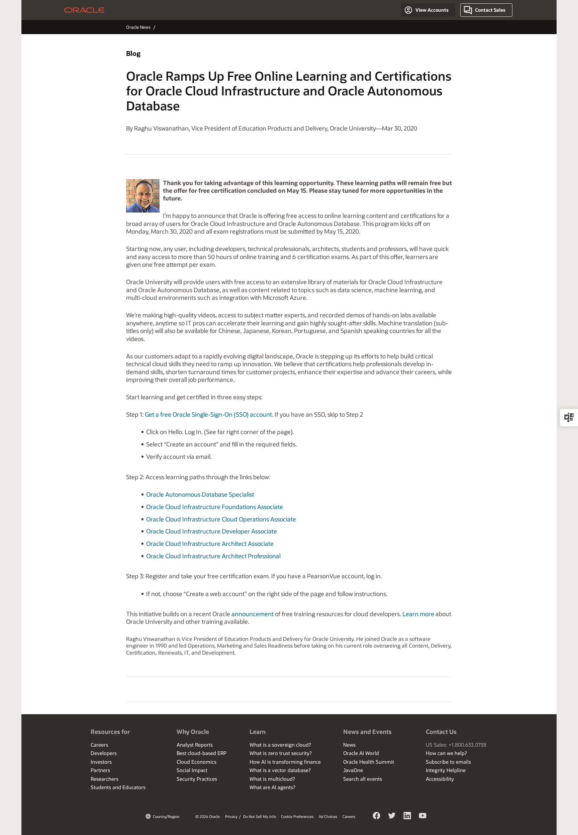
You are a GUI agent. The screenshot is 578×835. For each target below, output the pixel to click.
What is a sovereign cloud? (280, 744)
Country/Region (166, 816)
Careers (99, 744)
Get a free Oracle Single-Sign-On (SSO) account (208, 414)
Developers (104, 753)
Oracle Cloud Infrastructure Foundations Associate (214, 507)
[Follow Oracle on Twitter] (392, 817)
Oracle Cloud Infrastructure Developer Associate (211, 531)
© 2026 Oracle (207, 816)
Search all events (362, 778)
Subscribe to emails (448, 761)
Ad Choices (328, 816)
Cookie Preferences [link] (297, 816)
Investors (101, 761)
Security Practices (197, 778)
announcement (252, 614)
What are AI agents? (272, 787)
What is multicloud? (272, 778)
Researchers (104, 778)
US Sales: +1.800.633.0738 (456, 744)
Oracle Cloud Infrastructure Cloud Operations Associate (221, 519)
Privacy (231, 816)
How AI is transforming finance (285, 761)
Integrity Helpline (446, 770)
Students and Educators (118, 787)
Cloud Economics (196, 761)
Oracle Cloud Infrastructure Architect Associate (210, 543)
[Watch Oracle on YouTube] (423, 817)
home (84, 10)
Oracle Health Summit (368, 761)
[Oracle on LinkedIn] (407, 817)
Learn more (418, 614)
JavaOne (353, 770)
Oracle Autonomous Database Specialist (200, 494)
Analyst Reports (195, 744)
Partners (100, 770)
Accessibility (440, 778)
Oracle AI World (361, 753)
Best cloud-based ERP (201, 753)
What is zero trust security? (281, 753)
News (349, 744)
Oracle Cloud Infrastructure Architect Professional (213, 556)
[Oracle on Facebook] (377, 817)
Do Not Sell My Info (259, 816)
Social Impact (192, 770)
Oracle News (138, 27)
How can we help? (446, 753)
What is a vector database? (280, 770)
